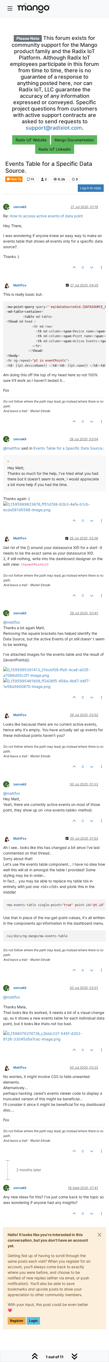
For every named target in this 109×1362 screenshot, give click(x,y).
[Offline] (8, 285)
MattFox (19, 285)
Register (16, 1321)
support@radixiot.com (54, 128)
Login (33, 1321)
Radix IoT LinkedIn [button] (55, 149)
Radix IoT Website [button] (31, 140)
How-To (15, 179)
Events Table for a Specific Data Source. (68, 448)
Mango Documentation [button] (74, 140)
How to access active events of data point (46, 216)
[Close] (99, 1235)
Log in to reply (90, 188)
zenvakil (19, 207)
